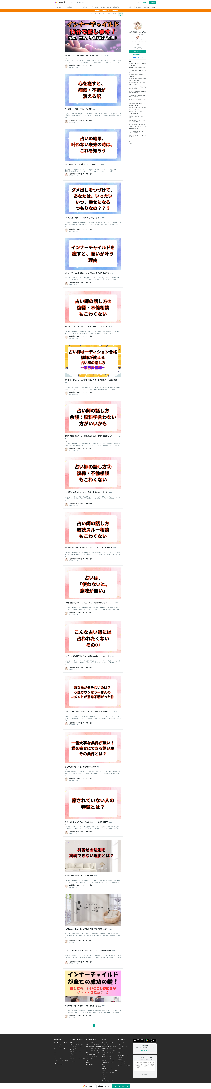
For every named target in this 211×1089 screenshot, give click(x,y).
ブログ (120, 14)
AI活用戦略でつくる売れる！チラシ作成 (137, 33)
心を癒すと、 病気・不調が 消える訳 (137, 67)
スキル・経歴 (106, 14)
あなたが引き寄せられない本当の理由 (137, 124)
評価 (114, 14)
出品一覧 (97, 14)
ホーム (90, 14)
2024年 (131, 143)
